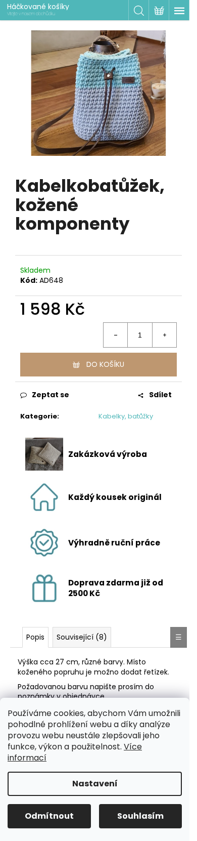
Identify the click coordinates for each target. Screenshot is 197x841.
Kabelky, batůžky (125, 416)
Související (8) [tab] (82, 637)
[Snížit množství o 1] (116, 335)
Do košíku (105, 364)
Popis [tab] (35, 637)
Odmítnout (49, 816)
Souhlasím (140, 816)
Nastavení (95, 783)
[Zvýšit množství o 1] (164, 335)
